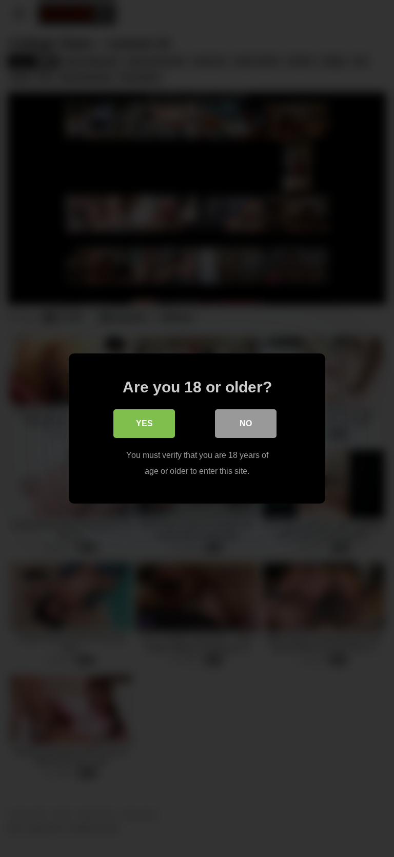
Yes (144, 423)
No (246, 423)
